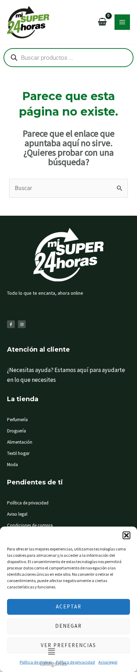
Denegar (68, 625)
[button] (126, 535)
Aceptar (68, 606)
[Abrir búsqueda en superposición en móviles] (68, 58)
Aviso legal (107, 662)
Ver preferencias (68, 645)
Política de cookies (36, 662)
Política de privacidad (75, 662)
